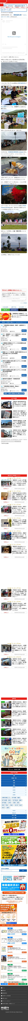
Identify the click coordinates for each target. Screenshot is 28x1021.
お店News (23, 7)
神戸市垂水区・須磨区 (17, 800)
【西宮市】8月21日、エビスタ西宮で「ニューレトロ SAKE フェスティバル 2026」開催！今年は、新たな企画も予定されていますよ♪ (19, 732)
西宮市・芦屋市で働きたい (8, 322)
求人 (12, 7)
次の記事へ (22, 307)
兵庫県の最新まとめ (6, 797)
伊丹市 (9, 802)
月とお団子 (4, 106)
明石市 (3, 807)
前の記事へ (6, 307)
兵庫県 (11, 12)
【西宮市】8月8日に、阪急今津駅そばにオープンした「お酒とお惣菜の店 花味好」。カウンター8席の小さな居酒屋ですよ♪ (19, 536)
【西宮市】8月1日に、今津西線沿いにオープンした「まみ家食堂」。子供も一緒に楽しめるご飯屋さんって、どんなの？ (19, 648)
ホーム (3, 987)
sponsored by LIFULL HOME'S (20, 925)
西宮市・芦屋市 (5, 805)
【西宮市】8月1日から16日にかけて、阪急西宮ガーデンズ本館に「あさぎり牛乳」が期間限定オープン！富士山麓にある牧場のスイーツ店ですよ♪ (19, 496)
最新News (8, 7)
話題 (3, 443)
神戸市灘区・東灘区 (16, 797)
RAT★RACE (21, 83)
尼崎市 (11, 805)
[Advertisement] (14, 460)
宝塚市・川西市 (16, 802)
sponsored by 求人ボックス (21, 322)
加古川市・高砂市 (18, 805)
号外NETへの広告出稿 (6, 995)
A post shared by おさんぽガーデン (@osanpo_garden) (14, 52)
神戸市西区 (4, 802)
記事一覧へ (14, 307)
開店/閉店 (17, 7)
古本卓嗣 (6, 443)
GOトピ (2, 7)
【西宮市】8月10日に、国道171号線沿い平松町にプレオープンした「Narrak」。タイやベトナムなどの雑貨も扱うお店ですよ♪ (19, 705)
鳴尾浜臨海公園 (17, 14)
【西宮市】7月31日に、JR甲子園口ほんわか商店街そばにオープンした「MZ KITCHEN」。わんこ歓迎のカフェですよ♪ (19, 607)
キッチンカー (11, 441)
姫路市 (8, 807)
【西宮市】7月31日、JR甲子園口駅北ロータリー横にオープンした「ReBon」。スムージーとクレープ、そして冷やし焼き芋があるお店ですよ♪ (19, 510)
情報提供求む (4, 993)
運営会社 (4, 990)
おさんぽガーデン (4, 441)
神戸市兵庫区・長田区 (6, 800)
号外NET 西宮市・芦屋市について (8, 1003)
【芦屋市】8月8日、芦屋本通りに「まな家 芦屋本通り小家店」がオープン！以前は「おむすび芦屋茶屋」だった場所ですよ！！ (19, 593)
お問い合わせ (4, 998)
